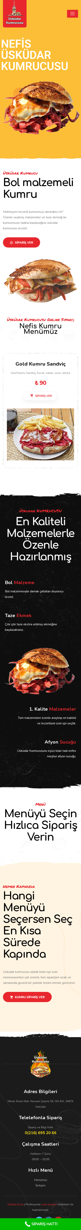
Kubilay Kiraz (15, 1204)
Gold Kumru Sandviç (41, 364)
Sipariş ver (43, 396)
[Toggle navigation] (72, 14)
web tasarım (49, 1204)
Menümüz (40, 1180)
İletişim (40, 1185)
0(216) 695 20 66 (40, 1132)
